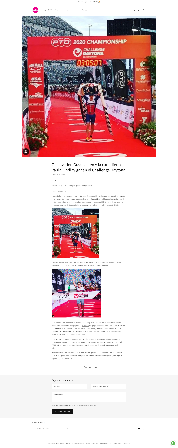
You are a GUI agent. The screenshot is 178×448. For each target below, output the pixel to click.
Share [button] (55, 180)
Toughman (92, 353)
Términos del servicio (105, 443)
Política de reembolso (78, 443)
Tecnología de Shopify (64, 443)
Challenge (65, 339)
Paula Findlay (104, 205)
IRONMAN (85, 326)
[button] (57, 10)
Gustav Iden (95, 199)
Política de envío (117, 443)
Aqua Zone (55, 443)
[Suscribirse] (67, 428)
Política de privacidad (92, 443)
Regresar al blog (90, 367)
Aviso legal (127, 443)
